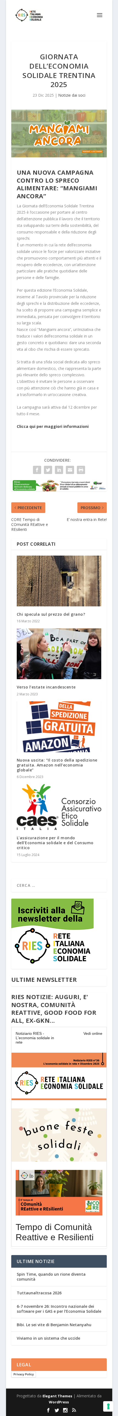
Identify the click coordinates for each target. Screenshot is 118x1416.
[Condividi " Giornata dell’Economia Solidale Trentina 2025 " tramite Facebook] (37, 469)
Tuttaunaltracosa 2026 (39, 1292)
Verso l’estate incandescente (46, 687)
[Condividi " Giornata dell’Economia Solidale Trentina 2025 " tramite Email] (69, 469)
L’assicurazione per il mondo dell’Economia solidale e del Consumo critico (55, 842)
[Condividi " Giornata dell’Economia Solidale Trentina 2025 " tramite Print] (80, 469)
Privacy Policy (23, 1374)
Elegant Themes (57, 1395)
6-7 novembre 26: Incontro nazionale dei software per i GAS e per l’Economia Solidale (59, 1309)
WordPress (59, 1402)
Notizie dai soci (71, 95)
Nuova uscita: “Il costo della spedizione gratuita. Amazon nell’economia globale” (57, 765)
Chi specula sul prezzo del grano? (51, 614)
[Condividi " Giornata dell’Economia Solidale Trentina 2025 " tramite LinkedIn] (59, 469)
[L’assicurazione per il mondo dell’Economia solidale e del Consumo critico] (59, 807)
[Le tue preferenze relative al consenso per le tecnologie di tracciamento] (108, 1406)
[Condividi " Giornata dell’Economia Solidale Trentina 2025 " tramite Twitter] (48, 469)
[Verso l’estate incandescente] (59, 653)
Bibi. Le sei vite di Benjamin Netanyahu (54, 1324)
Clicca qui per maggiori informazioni (53, 426)
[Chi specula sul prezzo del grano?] (59, 581)
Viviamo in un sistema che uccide (48, 1338)
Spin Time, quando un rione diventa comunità (51, 1277)
